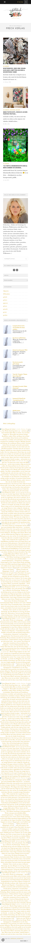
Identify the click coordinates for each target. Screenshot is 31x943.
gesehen (5, 315)
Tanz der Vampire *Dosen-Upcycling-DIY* (20, 375)
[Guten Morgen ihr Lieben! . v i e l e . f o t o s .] (15, 444)
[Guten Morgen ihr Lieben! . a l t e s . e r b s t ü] (15, 665)
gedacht (5, 297)
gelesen (18, 109)
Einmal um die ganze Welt (20, 350)
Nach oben (23, 940)
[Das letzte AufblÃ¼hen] (7, 345)
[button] (3, 940)
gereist (5, 312)
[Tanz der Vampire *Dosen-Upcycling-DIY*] (7, 382)
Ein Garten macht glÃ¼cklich (18, 363)
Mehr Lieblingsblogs (9, 423)
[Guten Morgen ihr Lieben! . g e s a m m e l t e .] (15, 570)
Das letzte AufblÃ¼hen (19, 338)
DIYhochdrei (6, 294)
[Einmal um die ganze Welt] (7, 357)
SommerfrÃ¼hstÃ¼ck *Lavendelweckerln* (19, 399)
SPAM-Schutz (16, 410)
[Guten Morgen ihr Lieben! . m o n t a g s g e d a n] (15, 507)
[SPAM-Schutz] (7, 418)
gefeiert (5, 300)
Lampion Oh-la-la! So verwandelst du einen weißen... (19, 327)
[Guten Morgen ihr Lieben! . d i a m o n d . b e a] (15, 475)
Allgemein (6, 66)
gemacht (5, 309)
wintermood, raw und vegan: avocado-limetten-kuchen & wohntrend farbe (14, 70)
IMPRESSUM (13, 938)
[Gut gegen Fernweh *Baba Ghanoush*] (7, 394)
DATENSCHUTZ (20, 938)
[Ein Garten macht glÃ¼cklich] (7, 370)
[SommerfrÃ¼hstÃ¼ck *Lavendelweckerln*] (7, 406)
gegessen (12, 109)
